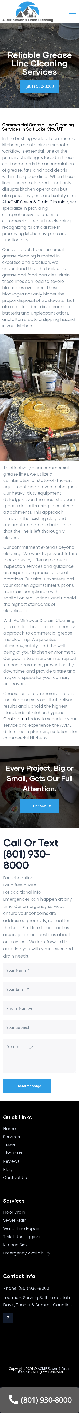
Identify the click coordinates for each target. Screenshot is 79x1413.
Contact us (15, 719)
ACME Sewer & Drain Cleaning (38, 202)
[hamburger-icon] (72, 11)
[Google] (8, 1318)
